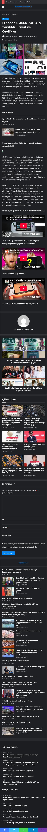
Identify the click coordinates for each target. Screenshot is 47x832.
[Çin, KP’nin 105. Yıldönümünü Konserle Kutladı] (8, 644)
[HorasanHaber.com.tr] (23, 6)
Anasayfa (7, 14)
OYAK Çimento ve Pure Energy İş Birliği (17, 701)
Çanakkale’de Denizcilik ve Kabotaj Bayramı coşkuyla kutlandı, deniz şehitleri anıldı (30, 580)
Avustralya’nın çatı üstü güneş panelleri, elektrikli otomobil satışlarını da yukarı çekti (12, 421)
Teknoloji (14, 14)
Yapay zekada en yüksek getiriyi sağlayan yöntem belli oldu (12, 470)
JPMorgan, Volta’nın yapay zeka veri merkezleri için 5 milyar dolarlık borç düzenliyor (23, 613)
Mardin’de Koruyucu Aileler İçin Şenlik (18, 2)
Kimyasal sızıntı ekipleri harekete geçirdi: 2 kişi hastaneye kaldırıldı (29, 708)
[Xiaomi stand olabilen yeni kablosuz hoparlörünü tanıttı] (12, 437)
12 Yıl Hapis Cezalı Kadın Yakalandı (15, 661)
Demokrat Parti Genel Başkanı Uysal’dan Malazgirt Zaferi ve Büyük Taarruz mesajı (30, 692)
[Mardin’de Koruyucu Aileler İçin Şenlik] (8, 591)
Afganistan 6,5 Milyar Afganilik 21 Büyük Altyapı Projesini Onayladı (29, 729)
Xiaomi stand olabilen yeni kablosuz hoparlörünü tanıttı (10, 446)
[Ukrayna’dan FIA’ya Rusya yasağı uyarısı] (34, 437)
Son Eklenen (23, 563)
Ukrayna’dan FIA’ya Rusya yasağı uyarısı (34, 445)
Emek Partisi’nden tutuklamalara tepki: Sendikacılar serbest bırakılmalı (29, 652)
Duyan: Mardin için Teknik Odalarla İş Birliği (19, 676)
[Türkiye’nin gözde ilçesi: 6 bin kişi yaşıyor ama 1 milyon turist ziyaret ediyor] (8, 623)
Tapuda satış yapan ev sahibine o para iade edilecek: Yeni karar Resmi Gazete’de (19, 683)
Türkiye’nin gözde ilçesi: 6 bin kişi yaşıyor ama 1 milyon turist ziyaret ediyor (29, 622)
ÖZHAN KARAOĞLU (11, 36)
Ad (3, 519)
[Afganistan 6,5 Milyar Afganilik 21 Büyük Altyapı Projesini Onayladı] (8, 731)
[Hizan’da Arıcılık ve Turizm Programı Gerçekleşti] (8, 670)
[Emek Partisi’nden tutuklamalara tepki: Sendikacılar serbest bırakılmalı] (8, 653)
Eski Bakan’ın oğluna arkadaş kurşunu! (17, 598)
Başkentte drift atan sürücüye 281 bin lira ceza (20, 716)
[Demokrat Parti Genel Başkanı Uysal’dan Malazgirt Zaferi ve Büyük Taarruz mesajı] (8, 693)
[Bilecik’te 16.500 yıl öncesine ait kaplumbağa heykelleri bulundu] (8, 132)
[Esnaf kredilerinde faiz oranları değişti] (8, 634)
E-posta (5, 527)
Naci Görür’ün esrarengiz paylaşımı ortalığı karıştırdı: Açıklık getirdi (19, 571)
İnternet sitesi (6, 535)
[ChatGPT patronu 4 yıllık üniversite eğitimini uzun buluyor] (34, 460)
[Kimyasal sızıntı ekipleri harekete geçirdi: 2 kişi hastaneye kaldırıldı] (8, 710)
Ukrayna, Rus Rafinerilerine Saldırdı (16, 722)
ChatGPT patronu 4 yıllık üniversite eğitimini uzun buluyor (34, 470)
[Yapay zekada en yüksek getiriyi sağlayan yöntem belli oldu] (12, 460)
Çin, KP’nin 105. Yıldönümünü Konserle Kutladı (27, 642)
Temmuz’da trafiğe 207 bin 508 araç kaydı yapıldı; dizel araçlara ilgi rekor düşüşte (34, 421)
